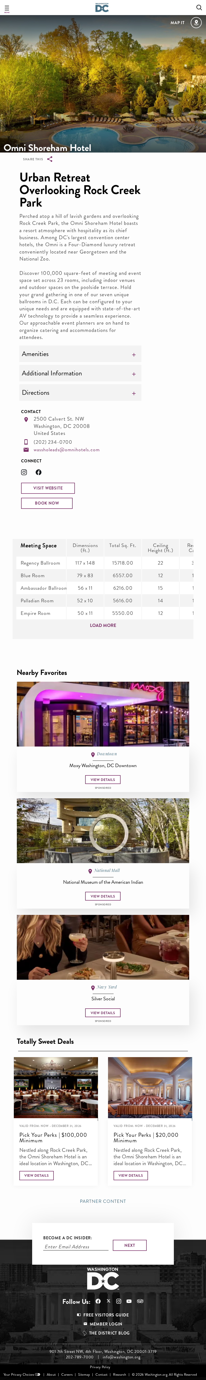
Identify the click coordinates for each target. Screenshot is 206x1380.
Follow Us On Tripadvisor (138, 1301)
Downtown (107, 753)
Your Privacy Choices (19, 1374)
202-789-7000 (80, 1357)
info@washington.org (121, 1357)
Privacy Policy (100, 1367)
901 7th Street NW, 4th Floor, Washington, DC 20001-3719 (103, 1352)
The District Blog (109, 1333)
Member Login (106, 1324)
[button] (48, 488)
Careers (67, 1374)
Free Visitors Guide (106, 1315)
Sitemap (84, 1374)
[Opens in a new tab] (28, 474)
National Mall (107, 870)
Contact (101, 1374)
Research (119, 1374)
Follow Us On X (106, 1301)
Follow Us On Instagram (116, 1301)
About (51, 1374)
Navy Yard (107, 987)
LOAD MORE (103, 625)
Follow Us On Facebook (95, 1301)
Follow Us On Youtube (126, 1301)
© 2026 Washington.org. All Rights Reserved (164, 1374)
